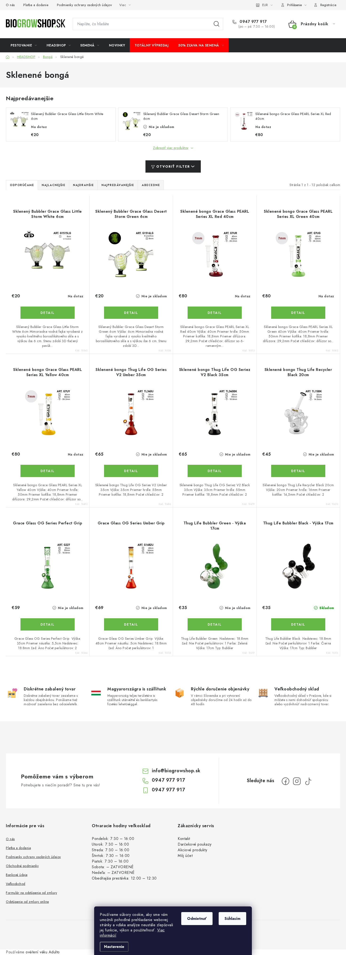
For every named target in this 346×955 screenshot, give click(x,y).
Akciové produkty (192, 850)
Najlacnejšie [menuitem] (53, 185)
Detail (47, 312)
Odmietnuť (197, 918)
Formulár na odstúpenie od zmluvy (31, 892)
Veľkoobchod (15, 883)
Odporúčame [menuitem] (22, 185)
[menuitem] (24, 45)
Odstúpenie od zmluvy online (27, 901)
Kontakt (184, 838)
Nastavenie (114, 946)
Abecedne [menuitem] (151, 185)
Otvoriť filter (173, 166)
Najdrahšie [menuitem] (83, 185)
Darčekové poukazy (195, 844)
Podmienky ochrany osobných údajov (84, 5)
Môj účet (185, 855)
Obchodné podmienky (22, 866)
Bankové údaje (17, 874)
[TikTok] (308, 781)
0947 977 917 (252, 21)
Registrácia (328, 5)
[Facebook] (285, 781)
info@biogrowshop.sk (176, 770)
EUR (265, 5)
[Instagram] (297, 781)
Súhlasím (232, 918)
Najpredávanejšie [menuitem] (117, 185)
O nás (10, 5)
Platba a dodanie (35, 5)
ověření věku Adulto (43, 952)
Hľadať (216, 24)
